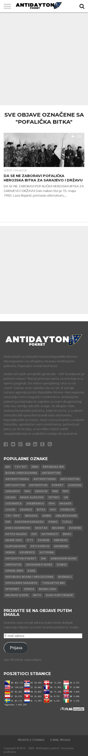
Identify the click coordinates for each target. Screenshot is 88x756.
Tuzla (66, 521)
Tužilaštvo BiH (53, 583)
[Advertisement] (44, 59)
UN (66, 497)
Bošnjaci (65, 576)
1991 (7, 521)
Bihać (67, 534)
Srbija (10, 552)
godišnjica (13, 503)
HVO (53, 509)
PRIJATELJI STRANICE (31, 739)
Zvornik (75, 528)
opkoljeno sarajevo (21, 583)
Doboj (61, 564)
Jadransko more (39, 564)
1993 (65, 491)
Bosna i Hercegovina (21, 473)
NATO (37, 595)
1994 (52, 503)
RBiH (35, 466)
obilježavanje (66, 515)
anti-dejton (69, 479)
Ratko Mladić (16, 534)
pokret (58, 485)
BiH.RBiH (58, 528)
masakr (65, 503)
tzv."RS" (21, 466)
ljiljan (10, 497)
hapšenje (61, 546)
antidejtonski (44, 479)
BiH (7, 466)
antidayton (51, 473)
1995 (55, 491)
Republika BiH (53, 466)
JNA (43, 558)
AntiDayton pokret (20, 558)
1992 (27, 491)
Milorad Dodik (16, 595)
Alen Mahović (15, 546)
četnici (53, 497)
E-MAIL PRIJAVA (60, 739)
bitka (41, 509)
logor (10, 509)
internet (12, 589)
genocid (41, 491)
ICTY (30, 540)
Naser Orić (13, 540)
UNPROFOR (13, 564)
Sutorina (46, 552)
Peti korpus (40, 546)
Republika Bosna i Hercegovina (29, 576)
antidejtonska (17, 479)
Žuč (34, 534)
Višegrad (60, 540)
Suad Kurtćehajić (59, 595)
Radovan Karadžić (29, 521)
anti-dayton (15, 485)
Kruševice (27, 552)
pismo (52, 521)
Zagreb (43, 540)
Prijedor (67, 509)
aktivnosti (49, 534)
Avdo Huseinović (18, 528)
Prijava (16, 647)
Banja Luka (47, 589)
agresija (74, 485)
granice (26, 509)
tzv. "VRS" (12, 515)
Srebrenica (35, 503)
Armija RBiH (14, 570)
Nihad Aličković (32, 497)
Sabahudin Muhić (64, 558)
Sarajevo (12, 491)
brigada (31, 515)
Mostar (41, 528)
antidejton (38, 485)
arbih (46, 515)
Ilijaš (31, 570)
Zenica (29, 589)
